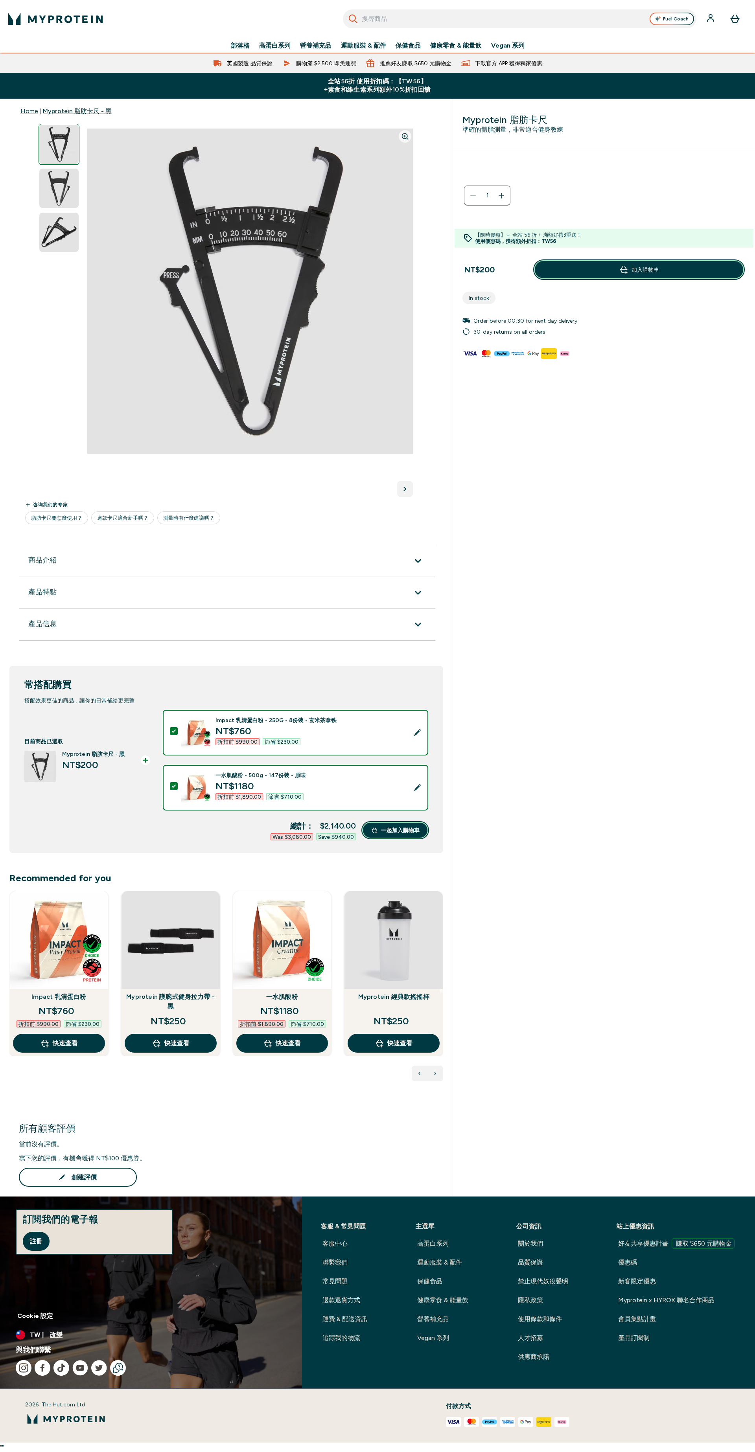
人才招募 (530, 1337)
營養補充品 (315, 45)
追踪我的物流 (341, 1337)
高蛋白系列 (275, 45)
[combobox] (519, 18)
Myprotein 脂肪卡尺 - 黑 (77, 111)
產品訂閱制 (634, 1337)
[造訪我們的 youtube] (80, 1368)
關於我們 (530, 1243)
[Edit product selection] (417, 733)
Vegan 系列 (508, 45)
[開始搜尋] (353, 18)
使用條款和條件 (540, 1319)
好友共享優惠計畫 (675, 1243)
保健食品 (408, 45)
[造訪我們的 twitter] (99, 1368)
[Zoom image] (405, 136)
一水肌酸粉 (282, 996)
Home (29, 111)
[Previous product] (419, 1073)
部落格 (240, 45)
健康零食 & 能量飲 (456, 45)
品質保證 (530, 1262)
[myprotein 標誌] (55, 19)
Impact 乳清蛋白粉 (58, 996)
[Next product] (435, 1073)
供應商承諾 (533, 1356)
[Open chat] (118, 1368)
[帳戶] (711, 18)
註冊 (36, 1241)
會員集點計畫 (637, 1319)
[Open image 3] (59, 232)
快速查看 (65, 1043)
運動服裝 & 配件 (363, 45)
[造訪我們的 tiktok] (61, 1368)
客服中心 (335, 1243)
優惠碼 (627, 1262)
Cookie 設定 (35, 1315)
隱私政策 (530, 1300)
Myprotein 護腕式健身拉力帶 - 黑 (170, 1001)
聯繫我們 (335, 1262)
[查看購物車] (735, 19)
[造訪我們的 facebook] (42, 1368)
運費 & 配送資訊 (344, 1319)
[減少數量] (473, 195)
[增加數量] (501, 195)
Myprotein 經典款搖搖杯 (393, 996)
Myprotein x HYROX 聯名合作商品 (666, 1300)
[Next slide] (441, 991)
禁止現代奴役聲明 (543, 1281)
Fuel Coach (676, 19)
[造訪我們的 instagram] (23, 1368)
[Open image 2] (59, 188)
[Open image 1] (59, 144)
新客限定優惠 (637, 1281)
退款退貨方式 (341, 1300)
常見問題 (335, 1281)
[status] (487, 195)
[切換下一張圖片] (405, 489)
